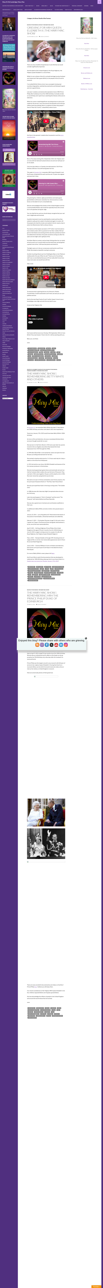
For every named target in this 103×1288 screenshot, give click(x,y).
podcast (41, 358)
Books (37, 5)
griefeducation (59, 568)
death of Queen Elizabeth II (47, 350)
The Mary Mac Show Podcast (62, 5)
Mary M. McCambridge (38, 356)
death (54, 348)
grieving (30, 354)
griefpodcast (45, 570)
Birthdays (4, 239)
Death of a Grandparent (7, 262)
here (35, 987)
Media (91, 5)
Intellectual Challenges (7, 325)
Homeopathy (5, 318)
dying (41, 352)
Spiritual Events (5, 364)
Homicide (4, 319)
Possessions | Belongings (7, 348)
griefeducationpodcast (34, 570)
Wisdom (4, 390)
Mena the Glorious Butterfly (8, 334)
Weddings (4, 388)
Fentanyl (4, 304)
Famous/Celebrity (32, 370)
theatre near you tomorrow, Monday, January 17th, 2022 (42, 561)
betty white (40, 566)
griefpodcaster (55, 570)
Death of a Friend (6, 260)
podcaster (37, 576)
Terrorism (4, 373)
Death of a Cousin (6, 256)
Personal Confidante (77, 5)
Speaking (86, 5)
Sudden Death (5, 367)
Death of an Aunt (5, 275)
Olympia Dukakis (56, 574)
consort (53, 1008)
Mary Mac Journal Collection (8, 331)
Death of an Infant (6, 277)
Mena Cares (44, 5)
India (3, 321)
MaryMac (35, 574)
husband (60, 354)
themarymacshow (32, 580)
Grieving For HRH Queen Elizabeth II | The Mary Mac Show (45, 30)
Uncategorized (5, 381)
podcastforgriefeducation (35, 578)
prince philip (49, 358)
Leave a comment (44, 36)
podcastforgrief (46, 576)
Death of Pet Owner (6, 287)
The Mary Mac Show (48, 24)
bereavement (41, 348)
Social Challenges (6, 360)
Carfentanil (4, 243)
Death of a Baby (5, 250)
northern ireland (32, 358)
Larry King (60, 572)
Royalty (41, 24)
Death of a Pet (5, 268)
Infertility (4, 323)
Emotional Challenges (7, 297)
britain (48, 348)
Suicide (3, 369)
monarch (54, 356)
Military (4, 336)
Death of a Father (6, 258)
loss (29, 356)
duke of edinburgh (32, 352)
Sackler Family (5, 356)
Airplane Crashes (6, 230)
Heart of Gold (68, 9)
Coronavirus (5, 245)
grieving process (39, 354)
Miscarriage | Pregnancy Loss (8, 338)
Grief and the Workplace (7, 310)
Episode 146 (37, 172)
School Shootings (6, 358)
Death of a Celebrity (32, 369)
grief (58, 352)
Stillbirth (4, 365)
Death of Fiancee (5, 283)
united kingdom (51, 360)
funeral (53, 352)
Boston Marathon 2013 (7, 241)
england (47, 352)
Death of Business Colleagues (8, 279)
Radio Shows (5, 352)
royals (55, 358)
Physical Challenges (6, 346)
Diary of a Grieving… (6, 291)
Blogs (51, 5)
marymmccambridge (45, 574)
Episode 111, (31, 427)
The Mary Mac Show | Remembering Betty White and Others (45, 376)
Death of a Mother (6, 264)
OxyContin (4, 344)
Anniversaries (5, 232)
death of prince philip (33, 350)
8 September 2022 (32, 348)
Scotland (30, 360)
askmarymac (31, 1008)
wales (58, 360)
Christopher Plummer (58, 566)
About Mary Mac (29, 5)
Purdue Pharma (5, 350)
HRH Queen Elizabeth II (50, 354)
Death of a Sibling (6, 272)
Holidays (4, 316)
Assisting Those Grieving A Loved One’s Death (12, 5)
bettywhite (48, 566)
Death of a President (6, 270)
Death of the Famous (32, 24)
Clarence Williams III (33, 568)
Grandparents (5, 308)
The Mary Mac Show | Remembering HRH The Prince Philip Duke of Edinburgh (42, 597)
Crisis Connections (17, 9)
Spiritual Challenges (6, 362)
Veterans (4, 386)
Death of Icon (42, 369)
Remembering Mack (78, 9)
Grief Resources (6, 9)
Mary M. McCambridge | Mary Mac (13, 2)
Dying (3, 295)
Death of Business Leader (7, 281)
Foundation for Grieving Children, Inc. (43, 9)
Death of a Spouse (6, 273)
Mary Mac (47, 356)
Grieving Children (6, 314)
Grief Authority (28, 9)
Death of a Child (5, 254)
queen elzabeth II (41, 1015)
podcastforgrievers (49, 578)
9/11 (3, 228)
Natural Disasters (6, 340)
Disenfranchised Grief (7, 293)
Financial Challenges (6, 306)
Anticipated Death (6, 234)
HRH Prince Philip (39, 572)
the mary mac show (40, 360)
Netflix (3, 342)
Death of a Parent (6, 266)
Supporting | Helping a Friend (8, 371)
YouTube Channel (59, 9)
